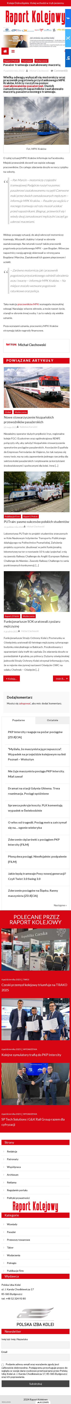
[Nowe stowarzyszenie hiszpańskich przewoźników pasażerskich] (37, 387)
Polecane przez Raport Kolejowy (35, 919)
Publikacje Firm (12, 516)
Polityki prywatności (18, 1197)
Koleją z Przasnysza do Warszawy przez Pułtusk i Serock (14, 678)
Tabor (10, 1247)
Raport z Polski (11, 60)
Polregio (11, 1263)
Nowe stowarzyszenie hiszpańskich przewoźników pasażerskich (29, 419)
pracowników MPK (28, 304)
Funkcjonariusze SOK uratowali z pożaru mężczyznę (32, 623)
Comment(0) (61, 70)
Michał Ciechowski (38, 70)
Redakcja (12, 1151)
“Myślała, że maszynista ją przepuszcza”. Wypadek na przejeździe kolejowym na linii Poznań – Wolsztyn (37, 754)
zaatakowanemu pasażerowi (23, 86)
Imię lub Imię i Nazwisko (14, 1339)
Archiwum (12, 1174)
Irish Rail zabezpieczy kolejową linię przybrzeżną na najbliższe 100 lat (63, 678)
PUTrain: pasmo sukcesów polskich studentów (36, 522)
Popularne (18, 720)
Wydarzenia (41, 60)
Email (4, 1351)
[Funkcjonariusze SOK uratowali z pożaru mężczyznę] (37, 591)
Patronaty (12, 1159)
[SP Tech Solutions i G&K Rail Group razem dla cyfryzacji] (35, 1084)
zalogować (25, 703)
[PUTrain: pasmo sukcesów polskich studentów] (37, 491)
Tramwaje (27, 60)
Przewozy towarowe (18, 1239)
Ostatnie (52, 720)
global (8, 412)
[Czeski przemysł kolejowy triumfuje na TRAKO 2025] (35, 949)
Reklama (11, 1182)
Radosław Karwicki (28, 427)
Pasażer (11, 1232)
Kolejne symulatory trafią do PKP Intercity (31, 1055)
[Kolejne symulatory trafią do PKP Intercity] (35, 1019)
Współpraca (14, 1166)
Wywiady (12, 1224)
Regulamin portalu (17, 1190)
